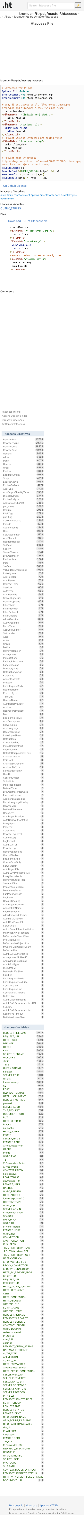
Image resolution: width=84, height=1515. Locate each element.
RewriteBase (23, 450)
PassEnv (23, 826)
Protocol (23, 682)
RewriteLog (23, 848)
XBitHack (23, 760)
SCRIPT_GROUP (23, 1402)
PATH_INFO (23, 1219)
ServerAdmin (23, 865)
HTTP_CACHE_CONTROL (23, 1286)
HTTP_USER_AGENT (23, 1096)
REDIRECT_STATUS (23, 1092)
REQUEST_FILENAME (23, 1032)
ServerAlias (23, 925)
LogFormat (23, 841)
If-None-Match (23, 1226)
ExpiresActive (23, 481)
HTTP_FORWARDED (23, 1363)
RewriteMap (23, 805)
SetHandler (23, 633)
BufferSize (23, 996)
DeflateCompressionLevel (23, 752)
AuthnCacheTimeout (23, 999)
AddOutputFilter (23, 629)
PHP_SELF (23, 1395)
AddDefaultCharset (23, 502)
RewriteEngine (69, 195)
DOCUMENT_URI (21, 1480)
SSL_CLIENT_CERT (23, 1381)
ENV (23, 1050)
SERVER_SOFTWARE (23, 1385)
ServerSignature (23, 597)
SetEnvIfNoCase (23, 520)
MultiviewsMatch (23, 890)
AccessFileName (23, 907)
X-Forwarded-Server (23, 1367)
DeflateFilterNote (23, 809)
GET (23, 1085)
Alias (23, 636)
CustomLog (23, 837)
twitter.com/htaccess (13, 424)
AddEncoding (23, 527)
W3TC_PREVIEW (23, 1191)
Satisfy (23, 548)
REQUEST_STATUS (23, 1409)
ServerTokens (23, 552)
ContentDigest (23, 777)
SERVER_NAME (23, 1138)
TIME (23, 1064)
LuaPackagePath (23, 893)
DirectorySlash (23, 668)
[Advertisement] (42, 47)
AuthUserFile (23, 594)
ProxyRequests (23, 939)
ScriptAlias (23, 830)
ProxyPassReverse (23, 886)
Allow (7, 16)
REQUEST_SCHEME (23, 1321)
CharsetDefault (23, 756)
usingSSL (23, 1339)
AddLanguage (23, 728)
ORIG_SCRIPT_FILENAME (23, 1420)
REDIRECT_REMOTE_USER (23, 1399)
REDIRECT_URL (23, 1282)
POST (23, 1089)
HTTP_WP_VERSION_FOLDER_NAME (23, 1477)
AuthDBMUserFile (23, 918)
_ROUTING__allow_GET (23, 1251)
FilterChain (23, 605)
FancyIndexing (23, 664)
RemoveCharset (23, 795)
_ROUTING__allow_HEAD (23, 1247)
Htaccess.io (16, 1505)
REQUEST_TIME (23, 1406)
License (22, 185)
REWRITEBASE (23, 1177)
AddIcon (23, 707)
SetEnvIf (23, 545)
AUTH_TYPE (23, 1353)
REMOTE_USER (23, 1184)
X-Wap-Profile (23, 1166)
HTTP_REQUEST (23, 1300)
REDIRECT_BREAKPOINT (23, 1448)
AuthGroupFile (23, 622)
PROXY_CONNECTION (23, 1265)
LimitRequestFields (23, 978)
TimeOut (23, 696)
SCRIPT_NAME (23, 1307)
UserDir (23, 774)
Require (23, 509)
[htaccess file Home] (7, 4)
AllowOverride (23, 619)
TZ (23, 1159)
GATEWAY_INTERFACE (23, 1349)
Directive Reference (13, 419)
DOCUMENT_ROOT (23, 1113)
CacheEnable (23, 985)
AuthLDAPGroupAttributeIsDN (23, 1003)
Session (23, 587)
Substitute (23, 781)
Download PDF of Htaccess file (27, 221)
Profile (23, 1152)
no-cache (23, 1127)
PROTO (23, 1134)
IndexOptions (23, 657)
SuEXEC (23, 1006)
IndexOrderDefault (23, 745)
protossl (23, 1103)
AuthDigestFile (23, 869)
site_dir (23, 1427)
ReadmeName (23, 689)
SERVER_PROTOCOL (23, 1392)
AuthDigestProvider (23, 816)
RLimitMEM (23, 967)
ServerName (23, 724)
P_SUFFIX (23, 1335)
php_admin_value (23, 717)
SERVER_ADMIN (23, 1208)
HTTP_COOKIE (23, 1131)
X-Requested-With (23, 1145)
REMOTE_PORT (23, 1437)
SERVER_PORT (23, 1075)
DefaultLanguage (23, 671)
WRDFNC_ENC (23, 1304)
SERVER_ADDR (23, 1106)
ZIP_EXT (23, 1441)
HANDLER (23, 1187)
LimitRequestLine (23, 988)
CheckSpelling (23, 742)
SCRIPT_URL (23, 1275)
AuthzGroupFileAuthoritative (23, 929)
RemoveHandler (23, 650)
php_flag (23, 516)
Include (23, 523)
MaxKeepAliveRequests (23, 932)
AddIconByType (23, 767)
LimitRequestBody (23, 686)
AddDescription (23, 721)
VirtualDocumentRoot (23, 569)
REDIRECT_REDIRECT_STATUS (23, 1473)
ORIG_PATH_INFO (23, 1455)
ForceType (23, 626)
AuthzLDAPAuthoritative (23, 872)
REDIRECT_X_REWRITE (23, 1318)
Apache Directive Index (14, 415)
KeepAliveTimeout (23, 1013)
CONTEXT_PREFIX (23, 1170)
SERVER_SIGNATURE (23, 1388)
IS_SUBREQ (23, 1244)
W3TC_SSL (23, 1205)
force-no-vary (23, 1082)
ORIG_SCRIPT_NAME (23, 1416)
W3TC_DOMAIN (23, 1328)
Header (23, 464)
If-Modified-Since (23, 1212)
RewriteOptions (23, 601)
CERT (23, 1293)
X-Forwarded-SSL (23, 1445)
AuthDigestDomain (23, 904)
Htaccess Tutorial (11, 411)
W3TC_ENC (23, 1156)
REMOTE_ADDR (23, 1142)
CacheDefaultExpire (23, 992)
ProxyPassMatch (23, 876)
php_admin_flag (23, 858)
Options (34, 195)
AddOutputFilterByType (23, 492)
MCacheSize (23, 950)
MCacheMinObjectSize (23, 936)
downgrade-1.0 (23, 1180)
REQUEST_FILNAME (23, 1314)
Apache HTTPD (48, 1505)
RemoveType (23, 693)
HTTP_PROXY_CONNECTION (23, 1371)
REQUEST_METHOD (23, 1099)
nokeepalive (23, 1173)
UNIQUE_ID (23, 1452)
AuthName (23, 580)
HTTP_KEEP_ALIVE (23, 1289)
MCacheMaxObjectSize (23, 943)
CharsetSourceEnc (23, 763)
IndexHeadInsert (23, 784)
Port (23, 562)
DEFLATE (23, 1043)
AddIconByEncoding (23, 798)
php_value (23, 506)
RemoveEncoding (23, 851)
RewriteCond (53, 195)
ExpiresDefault (23, 485)
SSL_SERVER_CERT (23, 1374)
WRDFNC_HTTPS (23, 1311)
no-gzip (23, 1071)
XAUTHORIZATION (23, 1240)
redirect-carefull (23, 1332)
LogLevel (23, 897)
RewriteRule (7, 198)
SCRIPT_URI (23, 1360)
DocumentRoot (23, 731)
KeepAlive (23, 675)
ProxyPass (23, 823)
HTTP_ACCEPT (23, 1194)
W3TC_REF (23, 1233)
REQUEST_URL (23, 1279)
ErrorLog (23, 974)
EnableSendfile (23, 911)
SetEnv (23, 566)
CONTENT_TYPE (23, 1201)
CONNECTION (23, 1237)
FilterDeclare (23, 615)
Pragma (23, 1124)
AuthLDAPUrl (23, 844)
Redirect (23, 471)
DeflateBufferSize (23, 971)
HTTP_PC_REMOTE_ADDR (23, 1272)
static (23, 1061)
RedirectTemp (23, 583)
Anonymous (23, 654)
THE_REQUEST (23, 1110)
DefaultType (23, 788)
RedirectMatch (23, 559)
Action (23, 640)
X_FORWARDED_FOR (23, 1261)
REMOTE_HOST (23, 1230)
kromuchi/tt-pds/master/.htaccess (36, 16)
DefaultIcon (23, 738)
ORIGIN (23, 1078)
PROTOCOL (23, 1462)
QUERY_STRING (10, 208)
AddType (23, 488)
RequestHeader (23, 541)
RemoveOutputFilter (23, 879)
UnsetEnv (23, 812)
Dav (23, 714)
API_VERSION (23, 1356)
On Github (9, 185)
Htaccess (31, 1505)
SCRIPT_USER (23, 1459)
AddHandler (23, 576)
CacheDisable (23, 855)
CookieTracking (23, 900)
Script (23, 478)
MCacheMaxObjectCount (23, 946)
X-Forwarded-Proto (23, 1163)
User (23, 531)
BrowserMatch (23, 555)
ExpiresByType (23, 499)
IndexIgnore (23, 573)
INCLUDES (23, 1057)
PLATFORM (23, 1430)
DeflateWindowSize (23, 1017)
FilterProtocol (23, 612)
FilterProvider (23, 608)
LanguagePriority (23, 770)
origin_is (23, 1342)
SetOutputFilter (23, 534)
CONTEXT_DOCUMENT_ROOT (23, 1469)
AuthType (23, 590)
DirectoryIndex (23, 495)
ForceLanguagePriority (23, 802)
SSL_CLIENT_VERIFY (23, 1378)
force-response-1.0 (23, 1198)
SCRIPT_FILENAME (23, 1053)
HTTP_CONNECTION (23, 1297)
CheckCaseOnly (23, 862)
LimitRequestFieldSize (23, 981)
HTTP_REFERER (23, 1120)
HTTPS (23, 1046)
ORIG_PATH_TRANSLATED (23, 1423)
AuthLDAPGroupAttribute (23, 1010)
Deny (10, 195)
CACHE (23, 1149)
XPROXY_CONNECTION (23, 1268)
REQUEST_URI (23, 1036)
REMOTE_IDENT (23, 1413)
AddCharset (23, 538)
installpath (23, 1434)
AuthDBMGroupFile (23, 922)
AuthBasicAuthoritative (23, 819)
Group (23, 643)
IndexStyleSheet (23, 735)
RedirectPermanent (23, 710)
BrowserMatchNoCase (23, 791)
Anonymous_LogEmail (23, 960)
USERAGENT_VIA (23, 1258)
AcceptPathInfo (23, 678)
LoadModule (23, 749)
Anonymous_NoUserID (23, 957)
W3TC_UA (23, 1223)
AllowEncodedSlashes (23, 915)
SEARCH (23, 1216)
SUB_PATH (23, 1466)
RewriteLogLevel (23, 833)
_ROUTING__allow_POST (23, 1254)
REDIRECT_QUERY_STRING (23, 1346)
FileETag (23, 513)
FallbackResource (23, 661)
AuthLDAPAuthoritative (23, 953)
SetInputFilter (23, 883)
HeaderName (23, 700)
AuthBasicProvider (23, 703)
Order (42, 195)
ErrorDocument (21, 195)
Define (23, 647)
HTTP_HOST (23, 1039)
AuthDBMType (23, 964)
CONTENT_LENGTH (23, 1325)
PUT (23, 1117)
